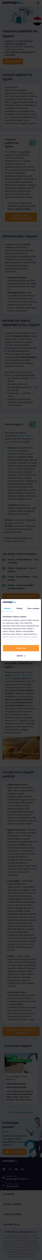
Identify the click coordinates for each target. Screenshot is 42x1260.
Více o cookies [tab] (33, 608)
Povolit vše (21, 648)
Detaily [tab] (19, 608)
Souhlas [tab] (7, 608)
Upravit (20, 656)
